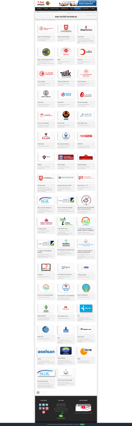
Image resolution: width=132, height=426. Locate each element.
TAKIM (71, 8)
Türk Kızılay (80, 59)
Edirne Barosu (41, 102)
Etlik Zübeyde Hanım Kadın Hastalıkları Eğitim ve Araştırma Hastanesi (86, 208)
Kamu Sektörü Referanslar (42, 38)
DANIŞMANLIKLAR (64, 8)
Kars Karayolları (61, 123)
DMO (59, 338)
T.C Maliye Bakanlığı (82, 275)
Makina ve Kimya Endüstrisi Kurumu (45, 59)
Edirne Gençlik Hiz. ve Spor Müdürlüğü (66, 295)
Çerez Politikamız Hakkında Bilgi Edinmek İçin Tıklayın (83, 413)
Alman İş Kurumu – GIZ (83, 185)
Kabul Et (82, 424)
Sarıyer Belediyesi (61, 358)
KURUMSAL (39, 8)
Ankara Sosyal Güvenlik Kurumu (44, 207)
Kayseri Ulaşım (81, 336)
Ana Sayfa (38, 20)
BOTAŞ (59, 59)
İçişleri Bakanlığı (61, 164)
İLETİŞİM (92, 8)
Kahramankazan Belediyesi (63, 144)
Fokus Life (94, 15)
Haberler (75, 13)
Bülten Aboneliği (87, 13)
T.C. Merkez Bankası (42, 229)
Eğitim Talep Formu (81, 13)
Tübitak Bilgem (41, 144)
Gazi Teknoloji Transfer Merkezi (64, 274)
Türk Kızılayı (40, 274)
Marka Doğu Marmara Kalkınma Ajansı (66, 250)
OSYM (79, 359)
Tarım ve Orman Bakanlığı (43, 123)
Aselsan (39, 359)
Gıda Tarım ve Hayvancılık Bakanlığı (45, 295)
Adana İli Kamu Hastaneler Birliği (65, 380)
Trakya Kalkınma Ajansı (63, 228)
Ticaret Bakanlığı (41, 81)
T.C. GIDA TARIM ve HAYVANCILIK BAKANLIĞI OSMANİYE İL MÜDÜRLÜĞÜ (86, 229)
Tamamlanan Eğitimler (70, 13)
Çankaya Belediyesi (42, 316)
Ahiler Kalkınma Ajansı (82, 123)
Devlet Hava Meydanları (83, 295)
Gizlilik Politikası (89, 15)
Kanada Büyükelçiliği (82, 164)
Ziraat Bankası (81, 36)
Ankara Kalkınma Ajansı (63, 316)
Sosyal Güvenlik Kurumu (43, 381)
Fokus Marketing (93, 13)
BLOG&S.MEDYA (85, 8)
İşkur (79, 315)
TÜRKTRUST (80, 144)
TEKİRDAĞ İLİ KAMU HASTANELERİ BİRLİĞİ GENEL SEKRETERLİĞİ (85, 251)
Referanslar (48, 38)
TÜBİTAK (39, 164)
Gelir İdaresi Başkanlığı (83, 102)
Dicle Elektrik (60, 102)
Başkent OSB (40, 336)
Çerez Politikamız (76, 424)
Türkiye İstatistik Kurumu (63, 81)
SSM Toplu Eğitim (41, 185)
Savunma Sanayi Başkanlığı (63, 36)
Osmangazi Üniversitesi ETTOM (64, 185)
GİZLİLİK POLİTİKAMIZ (61, 418)
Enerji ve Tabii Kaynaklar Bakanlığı (65, 207)
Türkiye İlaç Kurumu (82, 81)
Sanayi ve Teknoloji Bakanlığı (44, 36)
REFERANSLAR (77, 8)
